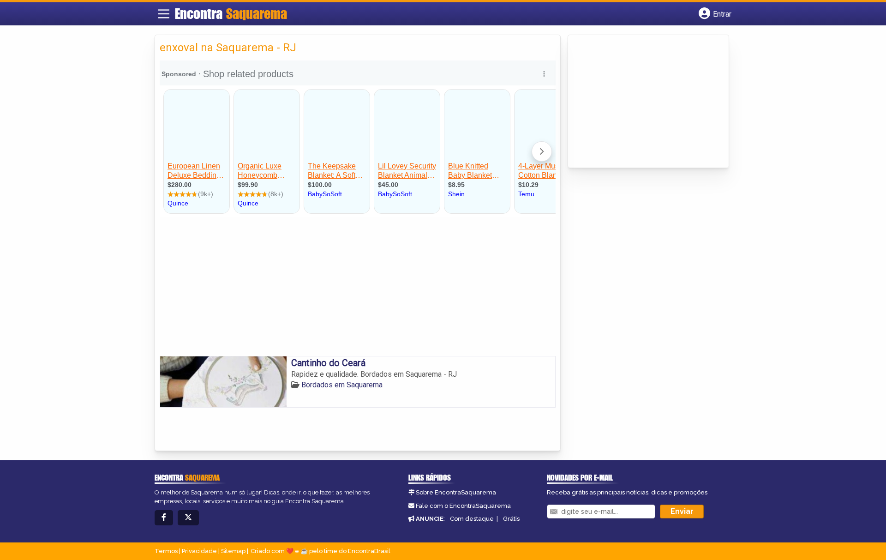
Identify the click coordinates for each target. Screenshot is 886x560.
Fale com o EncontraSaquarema (463, 505)
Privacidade (199, 551)
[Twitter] (188, 517)
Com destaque (472, 518)
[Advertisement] (358, 286)
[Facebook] (164, 517)
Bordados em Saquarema (342, 384)
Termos (166, 551)
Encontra (231, 13)
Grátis (511, 518)
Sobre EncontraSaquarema (456, 492)
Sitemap (233, 551)
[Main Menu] (164, 14)
